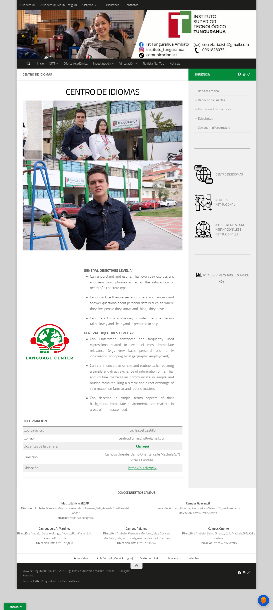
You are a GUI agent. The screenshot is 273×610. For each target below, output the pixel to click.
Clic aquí (142, 446)
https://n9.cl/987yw (143, 543)
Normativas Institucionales (214, 109)
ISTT (52, 63)
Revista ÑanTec (153, 63)
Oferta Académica (76, 63)
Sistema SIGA (91, 5)
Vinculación (126, 63)
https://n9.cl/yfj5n (61, 543)
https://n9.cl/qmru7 (82, 518)
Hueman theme (71, 581)
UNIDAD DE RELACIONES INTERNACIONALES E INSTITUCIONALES (230, 229)
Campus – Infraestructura (214, 128)
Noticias (174, 63)
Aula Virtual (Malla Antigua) (58, 5)
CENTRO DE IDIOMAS (229, 174)
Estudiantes (205, 118)
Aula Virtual (27, 5)
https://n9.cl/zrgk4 (142, 468)
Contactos (131, 5)
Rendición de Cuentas (211, 100)
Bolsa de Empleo (208, 91)
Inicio (40, 63)
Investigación (102, 63)
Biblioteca (112, 5)
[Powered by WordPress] (37, 581)
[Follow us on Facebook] (239, 74)
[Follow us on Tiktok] (248, 74)
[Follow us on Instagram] (244, 74)
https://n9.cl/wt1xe (205, 513)
